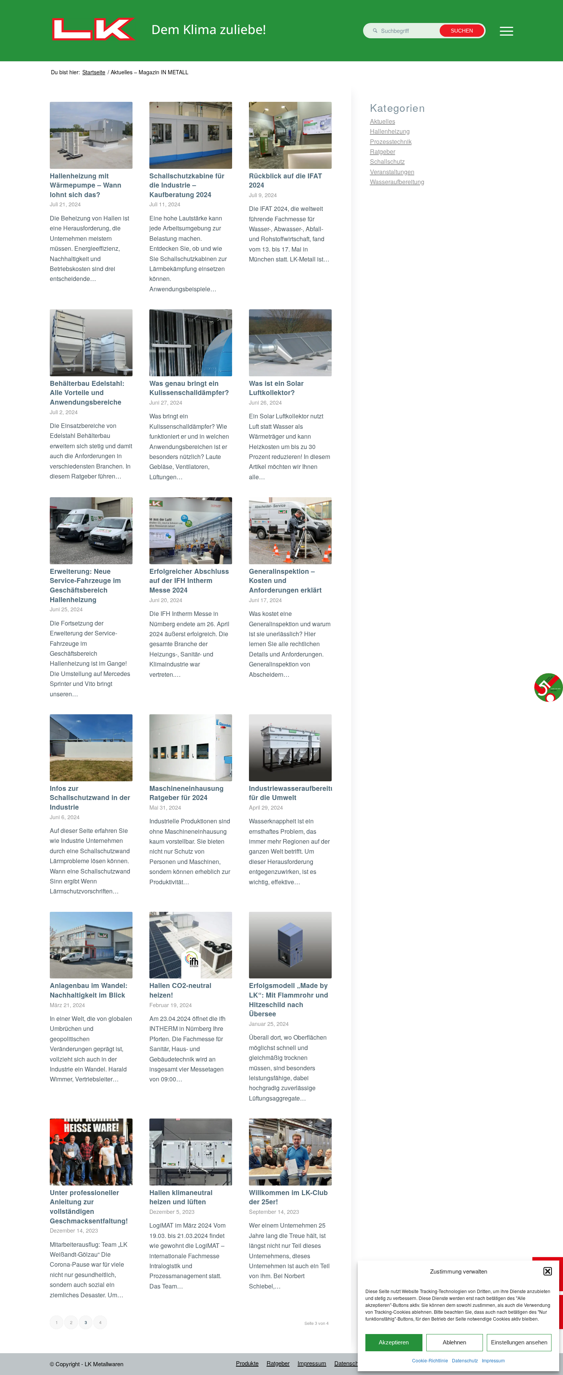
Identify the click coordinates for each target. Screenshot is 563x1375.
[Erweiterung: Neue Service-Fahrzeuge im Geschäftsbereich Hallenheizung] (91, 530)
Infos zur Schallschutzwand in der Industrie (90, 797)
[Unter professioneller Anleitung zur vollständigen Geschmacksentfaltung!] (91, 1152)
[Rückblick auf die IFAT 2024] (290, 135)
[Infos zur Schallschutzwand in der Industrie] (91, 747)
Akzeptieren (394, 1342)
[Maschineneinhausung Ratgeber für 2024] (190, 747)
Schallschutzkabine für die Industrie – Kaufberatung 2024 (186, 185)
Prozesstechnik (391, 141)
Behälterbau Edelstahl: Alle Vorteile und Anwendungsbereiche (87, 392)
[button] (548, 1271)
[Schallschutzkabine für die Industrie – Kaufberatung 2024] (190, 135)
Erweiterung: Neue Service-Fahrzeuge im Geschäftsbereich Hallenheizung (85, 585)
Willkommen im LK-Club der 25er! (288, 1197)
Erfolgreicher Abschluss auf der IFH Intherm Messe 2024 (189, 580)
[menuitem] (247, 1363)
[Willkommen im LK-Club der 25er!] (290, 1152)
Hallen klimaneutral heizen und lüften (181, 1197)
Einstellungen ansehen (519, 1342)
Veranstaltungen (392, 171)
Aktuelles (382, 121)
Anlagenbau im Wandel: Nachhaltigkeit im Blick (89, 989)
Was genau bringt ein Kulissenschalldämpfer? (189, 387)
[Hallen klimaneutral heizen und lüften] (190, 1152)
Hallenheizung (390, 131)
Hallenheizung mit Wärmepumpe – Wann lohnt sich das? (85, 185)
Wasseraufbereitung (397, 181)
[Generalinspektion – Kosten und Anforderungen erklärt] (290, 530)
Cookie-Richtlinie (430, 1360)
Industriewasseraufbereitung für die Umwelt (296, 792)
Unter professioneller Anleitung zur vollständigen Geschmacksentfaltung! (89, 1206)
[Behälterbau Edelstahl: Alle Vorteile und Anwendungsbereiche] (91, 342)
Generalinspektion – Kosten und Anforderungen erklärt (285, 580)
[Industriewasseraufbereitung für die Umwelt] (290, 747)
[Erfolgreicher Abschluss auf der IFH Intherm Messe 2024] (190, 530)
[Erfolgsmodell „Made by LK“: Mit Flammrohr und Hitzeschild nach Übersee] (290, 945)
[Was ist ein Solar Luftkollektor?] (290, 342)
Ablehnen (454, 1342)
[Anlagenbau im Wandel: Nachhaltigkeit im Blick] (91, 945)
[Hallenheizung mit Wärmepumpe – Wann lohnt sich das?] (91, 135)
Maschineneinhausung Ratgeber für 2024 (186, 792)
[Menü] (504, 30)
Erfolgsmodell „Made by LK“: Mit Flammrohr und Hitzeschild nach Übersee (288, 999)
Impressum (493, 1360)
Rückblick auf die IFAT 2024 (285, 180)
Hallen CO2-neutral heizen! (180, 989)
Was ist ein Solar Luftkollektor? (276, 387)
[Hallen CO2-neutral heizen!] (190, 945)
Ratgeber (382, 151)
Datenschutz (465, 1360)
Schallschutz (387, 161)
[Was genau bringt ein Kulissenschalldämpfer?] (190, 342)
